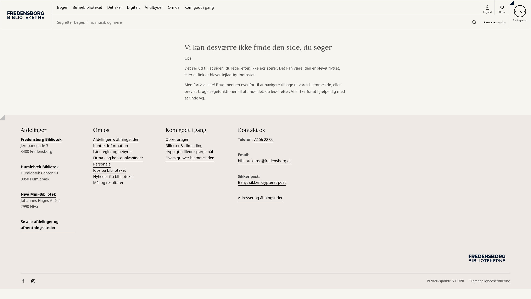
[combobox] (266, 22)
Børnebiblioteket (87, 7)
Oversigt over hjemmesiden (190, 158)
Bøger (62, 7)
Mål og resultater (108, 182)
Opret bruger (177, 139)
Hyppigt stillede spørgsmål (189, 151)
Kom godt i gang (199, 7)
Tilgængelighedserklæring (489, 281)
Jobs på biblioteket (109, 170)
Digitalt (133, 7)
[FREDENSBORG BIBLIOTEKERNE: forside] (26, 15)
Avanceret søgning (494, 22)
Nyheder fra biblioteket (113, 176)
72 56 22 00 (263, 139)
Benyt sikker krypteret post (262, 182)
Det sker (114, 7)
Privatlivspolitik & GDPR (445, 281)
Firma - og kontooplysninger (118, 158)
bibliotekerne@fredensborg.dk (265, 161)
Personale (102, 164)
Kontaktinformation (110, 145)
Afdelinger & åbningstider (116, 139)
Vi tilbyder (154, 7)
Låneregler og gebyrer (112, 151)
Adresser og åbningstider (260, 198)
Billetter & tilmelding (184, 145)
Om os (173, 7)
